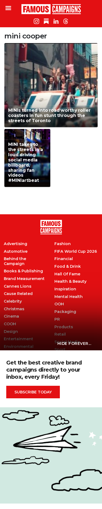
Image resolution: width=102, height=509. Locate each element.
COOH (10, 324)
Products (63, 327)
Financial (63, 259)
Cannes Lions (17, 286)
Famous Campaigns (51, 9)
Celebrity (13, 301)
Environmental (18, 346)
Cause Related (18, 293)
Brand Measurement (24, 278)
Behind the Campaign (15, 261)
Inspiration (65, 289)
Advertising (15, 244)
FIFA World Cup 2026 (75, 251)
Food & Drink (67, 266)
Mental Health (68, 296)
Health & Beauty (70, 281)
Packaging (65, 311)
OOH (59, 304)
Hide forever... (74, 343)
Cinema (11, 316)
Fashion (62, 244)
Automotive (15, 251)
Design (11, 331)
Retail (60, 334)
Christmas (14, 309)
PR (57, 319)
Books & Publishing (23, 271)
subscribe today (33, 392)
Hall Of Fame (67, 274)
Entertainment (18, 339)
